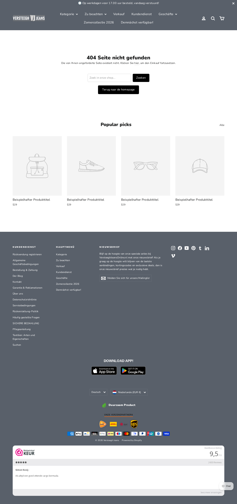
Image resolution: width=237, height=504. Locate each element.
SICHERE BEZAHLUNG (26, 323)
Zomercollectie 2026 (99, 22)
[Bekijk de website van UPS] (134, 424)
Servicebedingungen (24, 305)
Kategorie (67, 14)
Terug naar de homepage (118, 89)
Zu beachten (94, 14)
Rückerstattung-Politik (25, 311)
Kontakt (17, 282)
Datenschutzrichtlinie (24, 299)
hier (136, 63)
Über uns (18, 293)
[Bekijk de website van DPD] (123, 424)
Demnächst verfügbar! (137, 22)
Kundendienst (142, 14)
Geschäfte (166, 14)
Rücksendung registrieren (27, 254)
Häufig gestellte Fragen (26, 317)
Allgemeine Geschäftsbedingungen (26, 262)
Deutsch (96, 392)
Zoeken (141, 78)
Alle (222, 125)
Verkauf (119, 14)
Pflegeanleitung (22, 329)
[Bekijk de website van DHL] (113, 424)
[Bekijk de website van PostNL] (102, 424)
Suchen (17, 345)
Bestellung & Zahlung (25, 270)
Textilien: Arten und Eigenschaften (24, 337)
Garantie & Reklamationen (27, 287)
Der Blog (18, 276)
